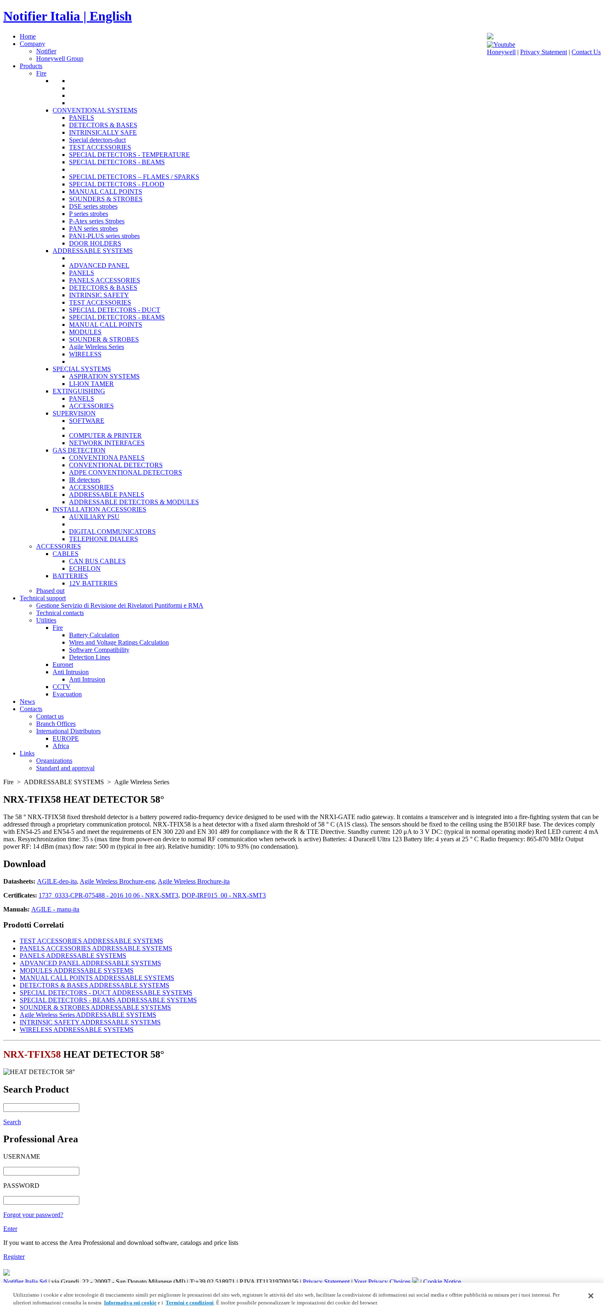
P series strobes (88, 213)
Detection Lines (89, 657)
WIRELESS (85, 354)
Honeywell (501, 51)
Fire (41, 73)
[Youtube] (501, 44)
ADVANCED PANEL (99, 265)
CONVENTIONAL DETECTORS (116, 464)
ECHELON (85, 568)
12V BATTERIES (93, 583)
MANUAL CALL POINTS (105, 191)
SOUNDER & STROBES (104, 339)
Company (32, 43)
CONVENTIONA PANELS (107, 457)
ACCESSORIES (91, 405)
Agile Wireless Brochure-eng (117, 881)
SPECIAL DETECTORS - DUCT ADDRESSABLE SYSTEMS (106, 992)
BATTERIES (70, 575)
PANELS (81, 117)
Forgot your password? (33, 1214)
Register (14, 1256)
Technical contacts (60, 612)
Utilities (46, 620)
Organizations (54, 760)
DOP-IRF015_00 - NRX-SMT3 (224, 895)
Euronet (63, 664)
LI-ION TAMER (91, 383)
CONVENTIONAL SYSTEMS (95, 110)
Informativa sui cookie (130, 1303)
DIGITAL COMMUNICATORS (112, 531)
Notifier (46, 51)
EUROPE (66, 738)
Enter (10, 1228)
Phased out (50, 590)
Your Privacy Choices (383, 1281)
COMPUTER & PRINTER (105, 435)
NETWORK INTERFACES (107, 442)
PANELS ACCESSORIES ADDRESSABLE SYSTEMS (96, 948)
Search (12, 1121)
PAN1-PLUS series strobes (104, 235)
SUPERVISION (74, 413)
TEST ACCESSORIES (100, 147)
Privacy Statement (543, 51)
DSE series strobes (93, 206)
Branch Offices (56, 723)
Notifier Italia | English (67, 16)
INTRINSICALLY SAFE (103, 132)
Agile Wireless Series (96, 346)
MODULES (85, 331)
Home (28, 36)
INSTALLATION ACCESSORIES (99, 509)
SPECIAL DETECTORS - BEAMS (117, 161)
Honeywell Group (59, 58)
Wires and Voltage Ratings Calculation (119, 642)
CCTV (62, 686)
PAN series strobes (93, 228)
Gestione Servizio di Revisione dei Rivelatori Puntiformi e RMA (119, 605)
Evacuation (67, 694)
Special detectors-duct (97, 139)
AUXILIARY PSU (94, 516)
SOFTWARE (86, 420)
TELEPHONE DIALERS (103, 538)
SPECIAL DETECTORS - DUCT (114, 309)
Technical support (43, 598)
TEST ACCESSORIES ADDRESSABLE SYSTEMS (91, 940)
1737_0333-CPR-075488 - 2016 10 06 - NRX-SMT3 (108, 895)
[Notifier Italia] (490, 37)
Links (27, 753)
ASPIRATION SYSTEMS (104, 376)
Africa (61, 745)
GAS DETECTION (79, 450)
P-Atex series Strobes (96, 221)
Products (31, 65)
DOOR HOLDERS (95, 243)
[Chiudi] (591, 1296)
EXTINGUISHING (79, 391)
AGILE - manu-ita (55, 909)
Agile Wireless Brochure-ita (194, 881)
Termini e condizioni (190, 1303)
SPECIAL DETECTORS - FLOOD (116, 184)
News (27, 701)
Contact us (50, 716)
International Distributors (68, 731)
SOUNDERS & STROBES (106, 198)
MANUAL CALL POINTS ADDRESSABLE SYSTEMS (97, 977)
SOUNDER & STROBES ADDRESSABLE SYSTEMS (95, 1007)
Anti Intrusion (71, 671)
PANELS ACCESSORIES (104, 280)
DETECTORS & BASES (103, 125)
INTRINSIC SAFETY (99, 295)
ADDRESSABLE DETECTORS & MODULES (134, 501)
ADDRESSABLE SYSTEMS (93, 250)
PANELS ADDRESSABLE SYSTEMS (73, 955)
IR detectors (84, 479)
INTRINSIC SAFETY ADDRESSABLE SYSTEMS (90, 1022)
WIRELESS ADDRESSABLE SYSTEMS (77, 1029)
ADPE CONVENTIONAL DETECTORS (125, 472)
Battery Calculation (94, 634)
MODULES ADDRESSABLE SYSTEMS (77, 970)
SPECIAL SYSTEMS (82, 368)
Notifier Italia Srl (25, 1281)
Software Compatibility (99, 649)
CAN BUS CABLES (97, 561)
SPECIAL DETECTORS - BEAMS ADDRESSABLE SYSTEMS (108, 999)
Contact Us (586, 51)
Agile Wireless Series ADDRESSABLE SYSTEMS (88, 1014)
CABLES (65, 553)
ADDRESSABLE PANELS (106, 494)
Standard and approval (65, 768)
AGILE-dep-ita (57, 881)
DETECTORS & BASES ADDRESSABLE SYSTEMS (94, 985)
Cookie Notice (442, 1281)
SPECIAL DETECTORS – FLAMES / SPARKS (134, 176)
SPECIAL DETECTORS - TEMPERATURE (129, 154)
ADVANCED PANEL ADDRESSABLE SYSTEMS (90, 963)
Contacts (31, 708)
